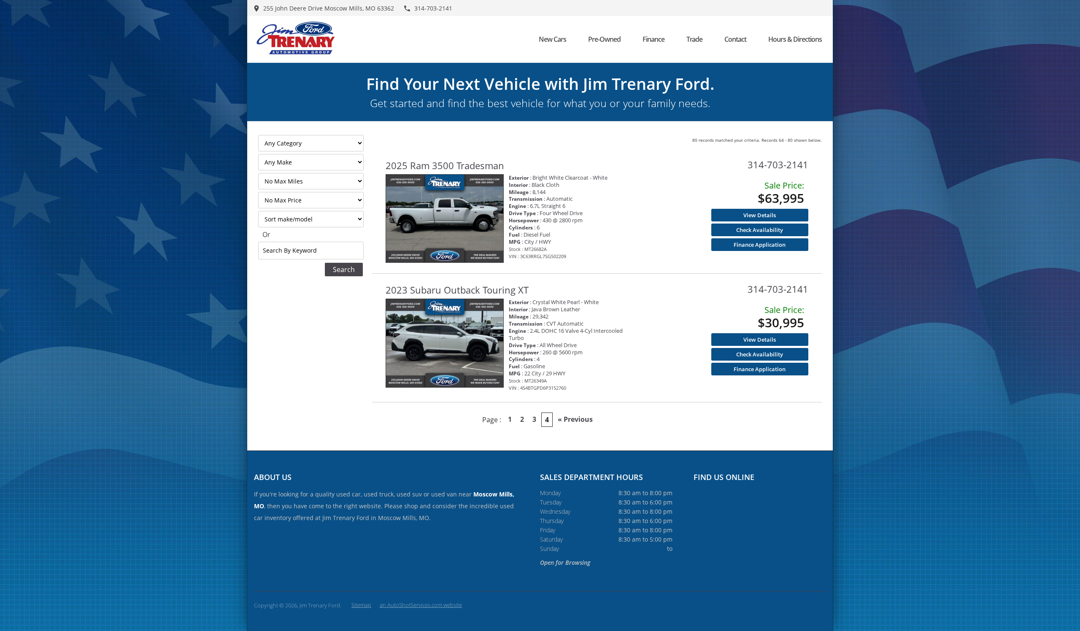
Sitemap (361, 605)
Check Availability (759, 230)
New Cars (552, 39)
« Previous (575, 419)
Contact (735, 39)
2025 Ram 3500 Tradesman (445, 165)
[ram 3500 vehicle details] (444, 219)
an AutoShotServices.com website (421, 605)
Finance (653, 39)
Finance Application (760, 244)
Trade (694, 39)
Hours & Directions (795, 39)
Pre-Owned (604, 39)
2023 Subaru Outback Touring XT (457, 289)
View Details (759, 215)
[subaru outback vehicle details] (444, 343)
